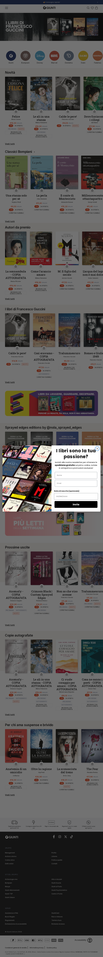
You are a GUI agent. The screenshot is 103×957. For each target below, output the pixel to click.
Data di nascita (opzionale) (66, 491)
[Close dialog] (97, 448)
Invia (76, 504)
